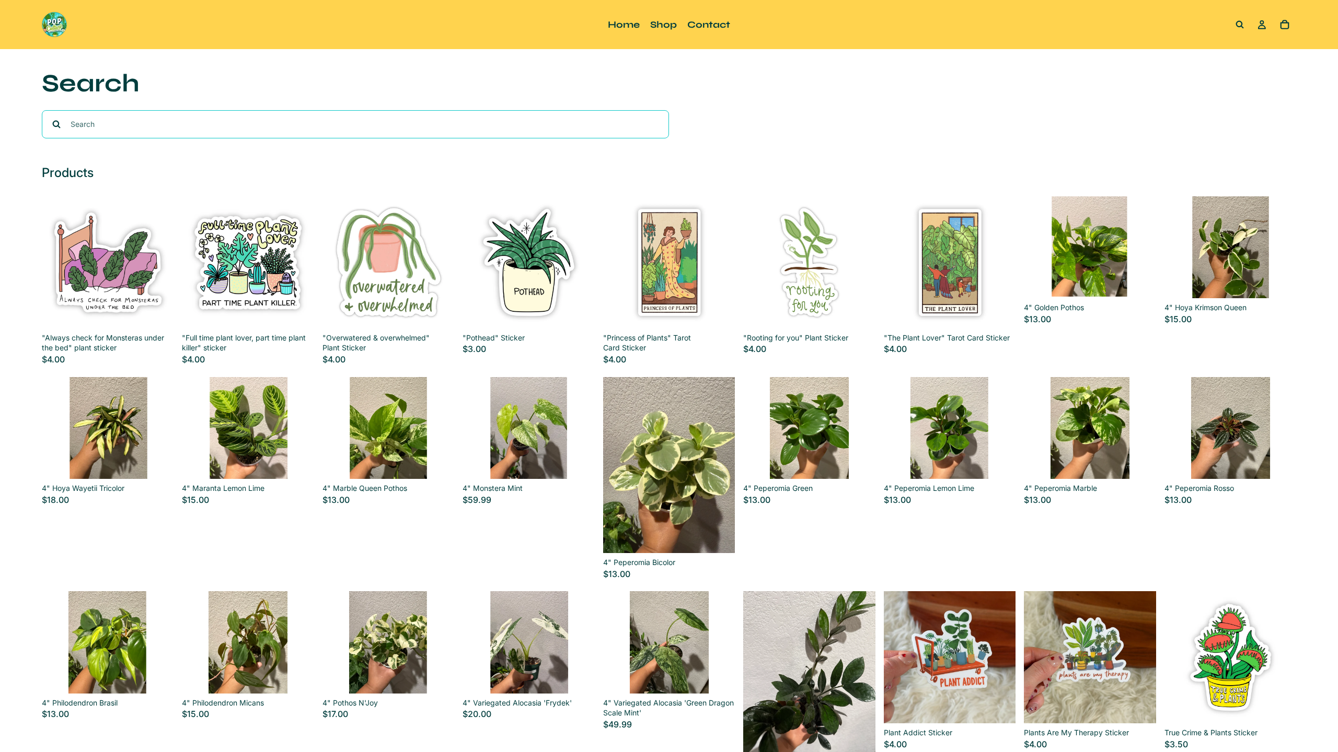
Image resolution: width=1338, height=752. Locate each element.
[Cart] (1284, 24)
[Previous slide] (1039, 247)
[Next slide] (1140, 247)
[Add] (157, 312)
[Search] (1239, 24)
